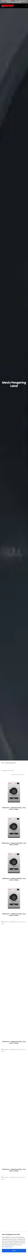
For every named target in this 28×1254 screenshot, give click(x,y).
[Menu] (25, 5)
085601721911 (8, 1)
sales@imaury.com (22, 1)
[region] (14, 1243)
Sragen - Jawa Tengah (16, 2)
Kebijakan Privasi (8, 1247)
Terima (14, 1250)
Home (2, 763)
